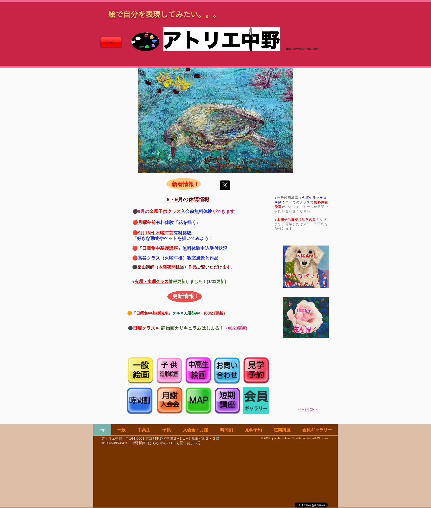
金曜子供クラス (165, 211)
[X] (225, 185)
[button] (215, 120)
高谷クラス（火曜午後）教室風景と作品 (178, 257)
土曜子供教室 (287, 219)
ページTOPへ (308, 409)
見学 (305, 219)
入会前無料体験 (196, 211)
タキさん (180, 313)
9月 (141, 211)
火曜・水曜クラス (152, 281)
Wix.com (322, 438)
